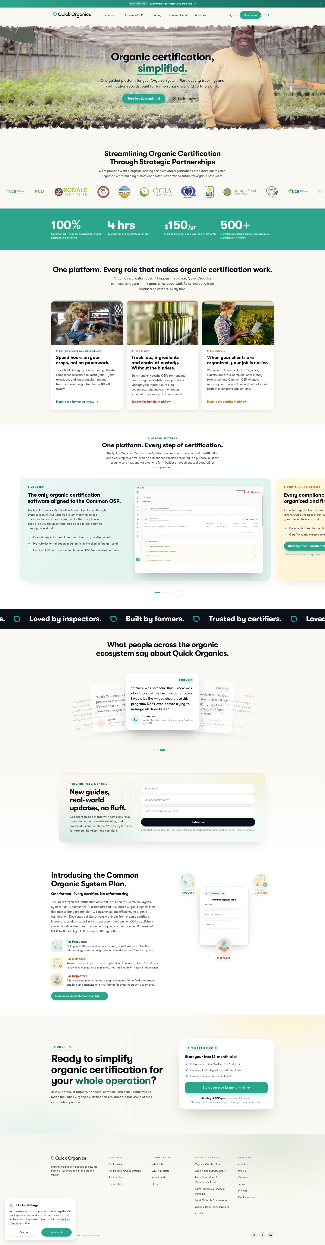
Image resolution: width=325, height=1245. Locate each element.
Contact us (250, 15)
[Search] (268, 15)
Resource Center (178, 15)
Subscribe (198, 822)
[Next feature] (179, 592)
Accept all (56, 1232)
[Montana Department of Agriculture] (78, 192)
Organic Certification (207, 1164)
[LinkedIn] (270, 1235)
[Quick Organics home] (72, 15)
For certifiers (116, 1183)
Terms (241, 1183)
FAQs (155, 1183)
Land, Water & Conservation (211, 1200)
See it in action (187, 98)
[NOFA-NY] (57, 192)
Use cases (109, 15)
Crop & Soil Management (210, 1170)
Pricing (157, 15)
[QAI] (142, 192)
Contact (243, 1177)
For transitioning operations (125, 1170)
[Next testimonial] (207, 705)
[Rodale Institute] (25, 192)
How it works (159, 1177)
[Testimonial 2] (157, 750)
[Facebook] (262, 1235)
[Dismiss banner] (320, 4)
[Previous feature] (146, 592)
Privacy (242, 1190)
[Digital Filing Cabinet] (162, 592)
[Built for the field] (169, 592)
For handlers (116, 1177)
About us (200, 15)
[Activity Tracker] (166, 592)
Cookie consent (247, 1197)
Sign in (233, 15)
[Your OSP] (157, 592)
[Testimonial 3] (162, 750)
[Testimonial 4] (167, 750)
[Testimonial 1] (154, 750)
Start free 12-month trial (143, 98)
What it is (157, 1164)
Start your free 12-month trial (224, 1087)
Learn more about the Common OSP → (79, 996)
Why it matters (160, 1170)
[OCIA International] (109, 192)
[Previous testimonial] (118, 705)
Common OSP (134, 15)
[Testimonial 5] (171, 750)
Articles (199, 1213)
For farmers (115, 1164)
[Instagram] (254, 1235)
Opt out (24, 1232)
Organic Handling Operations (212, 1206)
